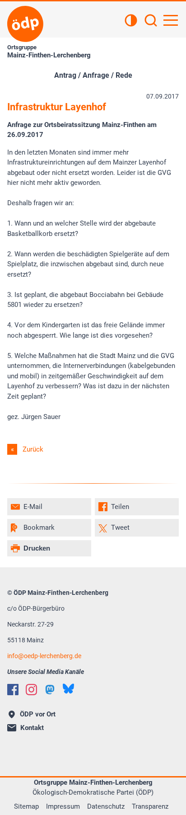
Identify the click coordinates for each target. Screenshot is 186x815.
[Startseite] (25, 24)
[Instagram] (31, 689)
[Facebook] (13, 689)
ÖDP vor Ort (38, 714)
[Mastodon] (50, 689)
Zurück (33, 449)
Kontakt (32, 728)
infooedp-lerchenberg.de (44, 656)
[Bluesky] (68, 688)
